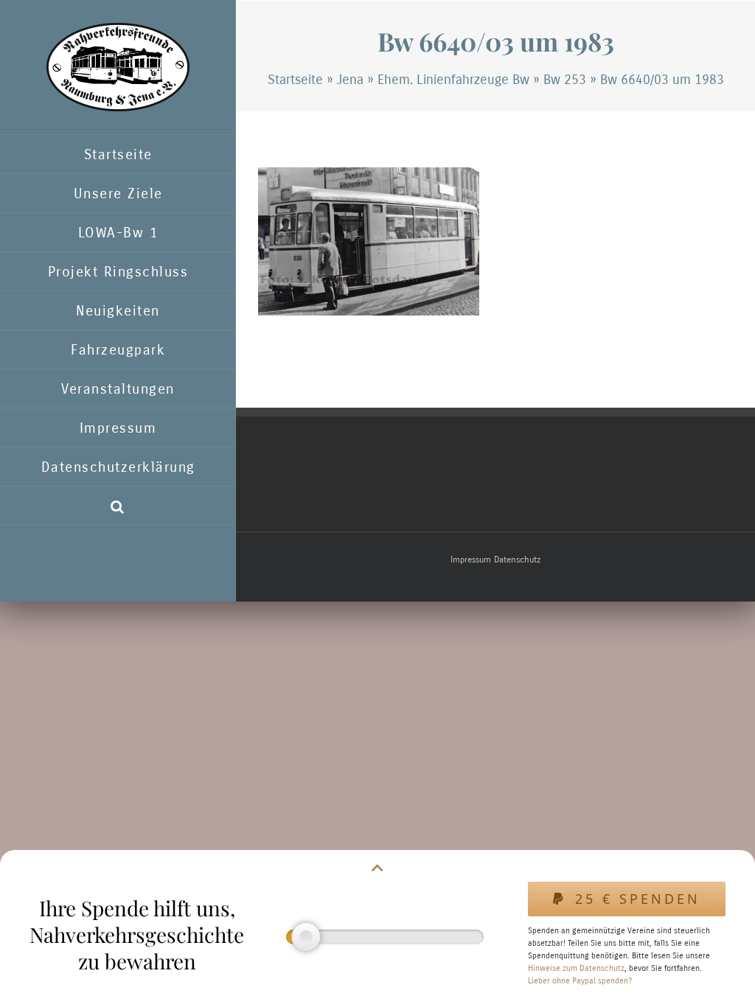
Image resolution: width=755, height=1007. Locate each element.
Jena (350, 80)
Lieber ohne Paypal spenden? (580, 981)
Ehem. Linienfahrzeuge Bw (453, 80)
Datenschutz (517, 559)
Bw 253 (564, 80)
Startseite (295, 80)
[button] (118, 506)
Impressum (470, 559)
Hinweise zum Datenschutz (576, 968)
